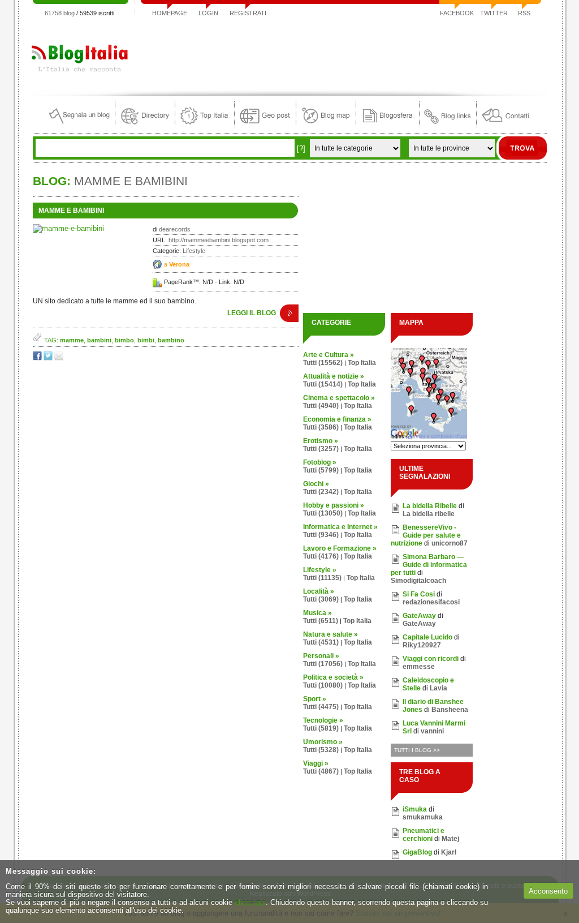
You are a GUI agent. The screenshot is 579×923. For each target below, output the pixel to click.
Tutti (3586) (321, 427)
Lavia (438, 688)
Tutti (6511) (320, 621)
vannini (432, 731)
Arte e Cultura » (328, 355)
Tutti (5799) (321, 470)
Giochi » (316, 484)
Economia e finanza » (337, 419)
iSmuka (415, 809)
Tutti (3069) (321, 599)
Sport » (314, 699)
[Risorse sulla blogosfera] (387, 125)
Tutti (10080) (323, 685)
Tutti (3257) (321, 449)
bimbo (124, 340)
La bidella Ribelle (430, 506)
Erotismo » (320, 441)
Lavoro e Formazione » (340, 548)
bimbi (145, 340)
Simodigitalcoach (418, 581)
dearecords (175, 229)
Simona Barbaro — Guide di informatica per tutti (429, 565)
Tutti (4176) (321, 556)
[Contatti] (505, 125)
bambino (171, 340)
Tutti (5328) (321, 750)
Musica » (317, 613)
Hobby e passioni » (333, 505)
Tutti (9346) (321, 535)
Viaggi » (316, 763)
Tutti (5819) (321, 728)
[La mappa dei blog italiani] (326, 125)
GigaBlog (417, 852)
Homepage (169, 13)
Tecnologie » (323, 720)
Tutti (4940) (321, 406)
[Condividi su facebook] (38, 358)
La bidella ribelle (429, 514)
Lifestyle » (319, 570)
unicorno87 (449, 543)
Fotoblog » (319, 462)
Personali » (321, 656)
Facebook (457, 13)
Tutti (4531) (321, 642)
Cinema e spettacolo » (339, 398)
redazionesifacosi (431, 602)
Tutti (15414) (323, 384)
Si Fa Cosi (419, 594)
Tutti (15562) (323, 363)
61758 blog (60, 13)
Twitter (494, 13)
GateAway (419, 616)
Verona (179, 264)
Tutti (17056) (323, 664)
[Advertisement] (341, 53)
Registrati (248, 13)
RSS (524, 13)
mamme (72, 340)
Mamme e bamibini (71, 210)
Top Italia (362, 363)
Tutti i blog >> (417, 750)
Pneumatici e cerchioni (423, 835)
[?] (301, 148)
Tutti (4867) (321, 771)
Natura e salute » (330, 634)
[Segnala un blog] (80, 125)
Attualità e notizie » (333, 376)
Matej (450, 839)
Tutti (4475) (321, 707)
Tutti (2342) (321, 492)
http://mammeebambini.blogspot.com (218, 240)
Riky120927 (422, 645)
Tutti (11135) (322, 578)
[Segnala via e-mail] (59, 358)
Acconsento (548, 891)
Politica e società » (333, 677)
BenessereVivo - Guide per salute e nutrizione (426, 535)
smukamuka (423, 817)
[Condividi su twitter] (49, 358)
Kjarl (448, 852)
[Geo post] (265, 125)
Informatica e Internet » (340, 527)
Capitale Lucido (427, 637)
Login (208, 13)
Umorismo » (323, 742)
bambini (99, 340)
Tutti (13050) (323, 513)
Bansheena (449, 710)
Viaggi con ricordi (431, 659)
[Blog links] (448, 125)
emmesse (419, 667)
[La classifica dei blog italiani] (204, 125)
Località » (318, 591)
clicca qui (250, 902)
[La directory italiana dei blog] (145, 125)
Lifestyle (194, 250)
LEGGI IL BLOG (251, 313)
